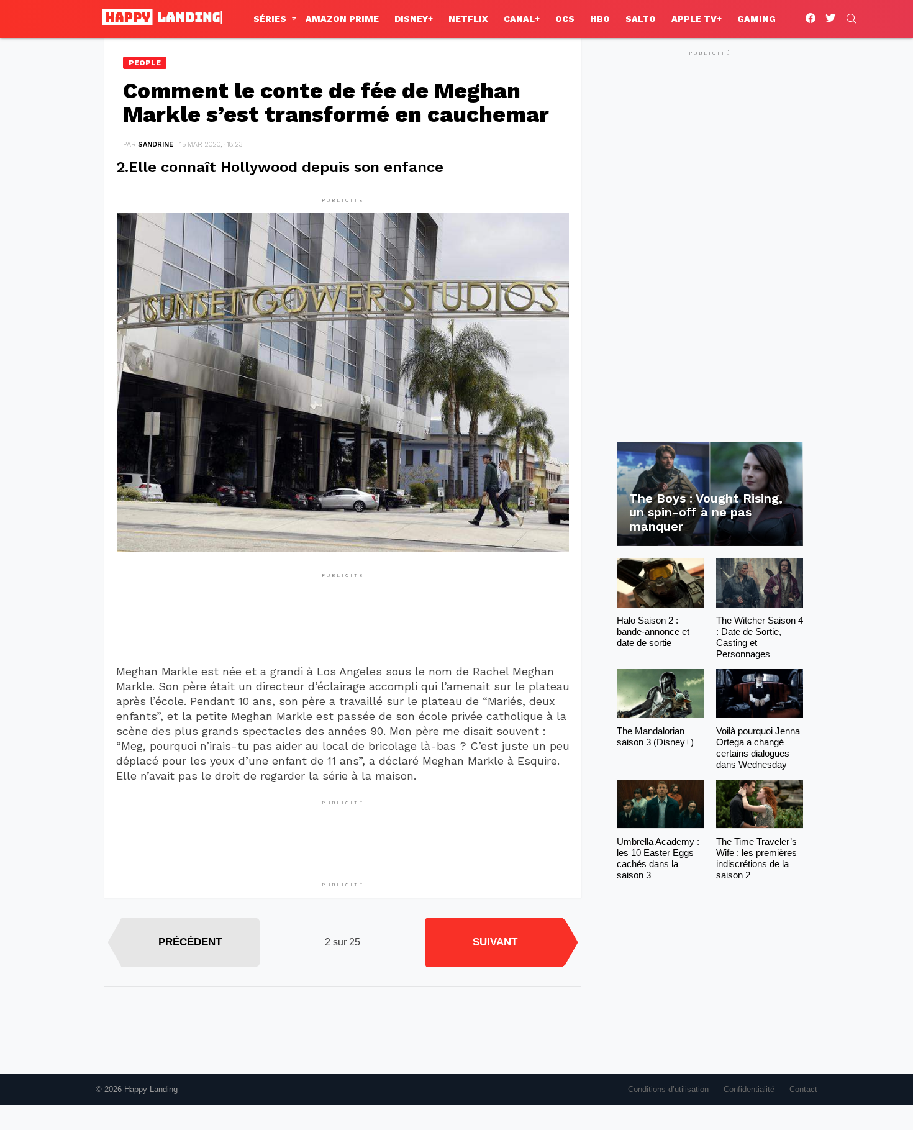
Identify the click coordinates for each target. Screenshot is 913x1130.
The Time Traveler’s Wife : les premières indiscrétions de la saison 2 (756, 858)
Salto (640, 19)
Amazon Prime (342, 19)
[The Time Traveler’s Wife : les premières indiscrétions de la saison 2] (759, 804)
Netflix (468, 19)
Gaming (756, 19)
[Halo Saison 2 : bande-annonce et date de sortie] (660, 583)
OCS (565, 19)
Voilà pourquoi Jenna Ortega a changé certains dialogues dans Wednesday (758, 748)
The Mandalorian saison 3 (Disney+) (655, 736)
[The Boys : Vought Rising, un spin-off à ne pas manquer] (710, 494)
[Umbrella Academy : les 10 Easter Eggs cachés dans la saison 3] (660, 804)
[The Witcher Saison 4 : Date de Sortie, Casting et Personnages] (759, 583)
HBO (600, 19)
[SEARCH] (851, 19)
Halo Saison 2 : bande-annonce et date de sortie (653, 631)
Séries (269, 19)
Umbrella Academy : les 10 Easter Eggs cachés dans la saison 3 (658, 858)
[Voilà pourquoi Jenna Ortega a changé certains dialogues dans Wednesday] (759, 693)
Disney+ (413, 19)
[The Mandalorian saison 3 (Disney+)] (660, 693)
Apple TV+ (696, 19)
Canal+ (522, 19)
